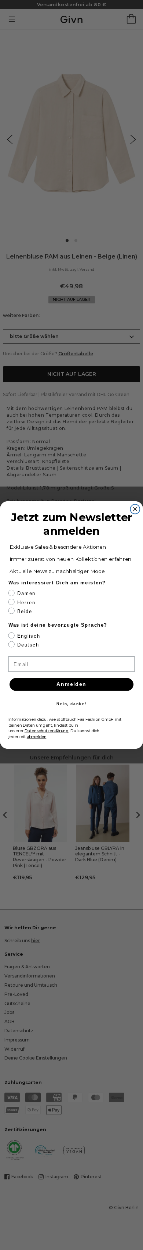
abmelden (37, 736)
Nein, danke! (71, 703)
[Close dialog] (135, 509)
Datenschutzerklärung (47, 731)
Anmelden (71, 684)
